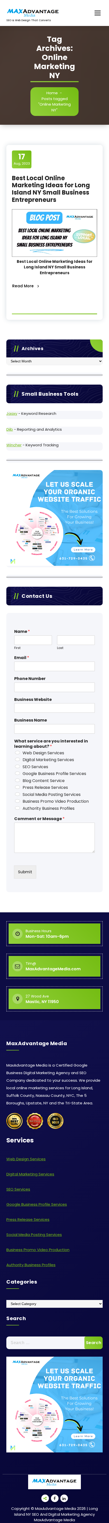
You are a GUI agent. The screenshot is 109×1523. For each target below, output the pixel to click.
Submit (25, 872)
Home (52, 93)
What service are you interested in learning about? (51, 744)
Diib (9, 429)
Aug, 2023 (22, 159)
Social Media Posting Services (52, 794)
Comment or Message (39, 819)
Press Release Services (45, 787)
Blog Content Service (44, 781)
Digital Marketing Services (48, 760)
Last (60, 648)
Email (21, 658)
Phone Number (30, 678)
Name (22, 631)
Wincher (14, 445)
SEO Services (35, 767)
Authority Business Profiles (49, 808)
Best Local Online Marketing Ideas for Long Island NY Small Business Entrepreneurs (51, 189)
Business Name (30, 720)
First (17, 648)
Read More (23, 286)
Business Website (33, 699)
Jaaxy (11, 413)
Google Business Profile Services (54, 773)
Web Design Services (43, 753)
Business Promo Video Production (56, 801)
